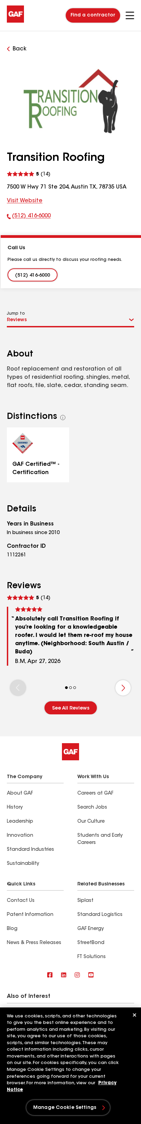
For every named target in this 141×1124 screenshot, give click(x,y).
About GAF (20, 793)
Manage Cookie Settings (64, 1107)
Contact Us (21, 900)
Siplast (85, 900)
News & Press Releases (34, 943)
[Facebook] (50, 975)
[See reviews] (28, 173)
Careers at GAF (95, 793)
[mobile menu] (130, 15)
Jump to (16, 314)
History (15, 807)
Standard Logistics (100, 915)
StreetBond (90, 943)
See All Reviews (70, 708)
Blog (12, 929)
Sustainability (23, 863)
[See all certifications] (63, 417)
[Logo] (15, 21)
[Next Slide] (123, 688)
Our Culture (91, 821)
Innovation (20, 835)
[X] (63, 975)
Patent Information (30, 915)
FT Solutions (91, 957)
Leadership (20, 821)
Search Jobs (92, 807)
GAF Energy (90, 929)
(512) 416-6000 (29, 217)
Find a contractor (92, 15)
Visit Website (24, 201)
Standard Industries (30, 849)
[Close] (134, 1015)
